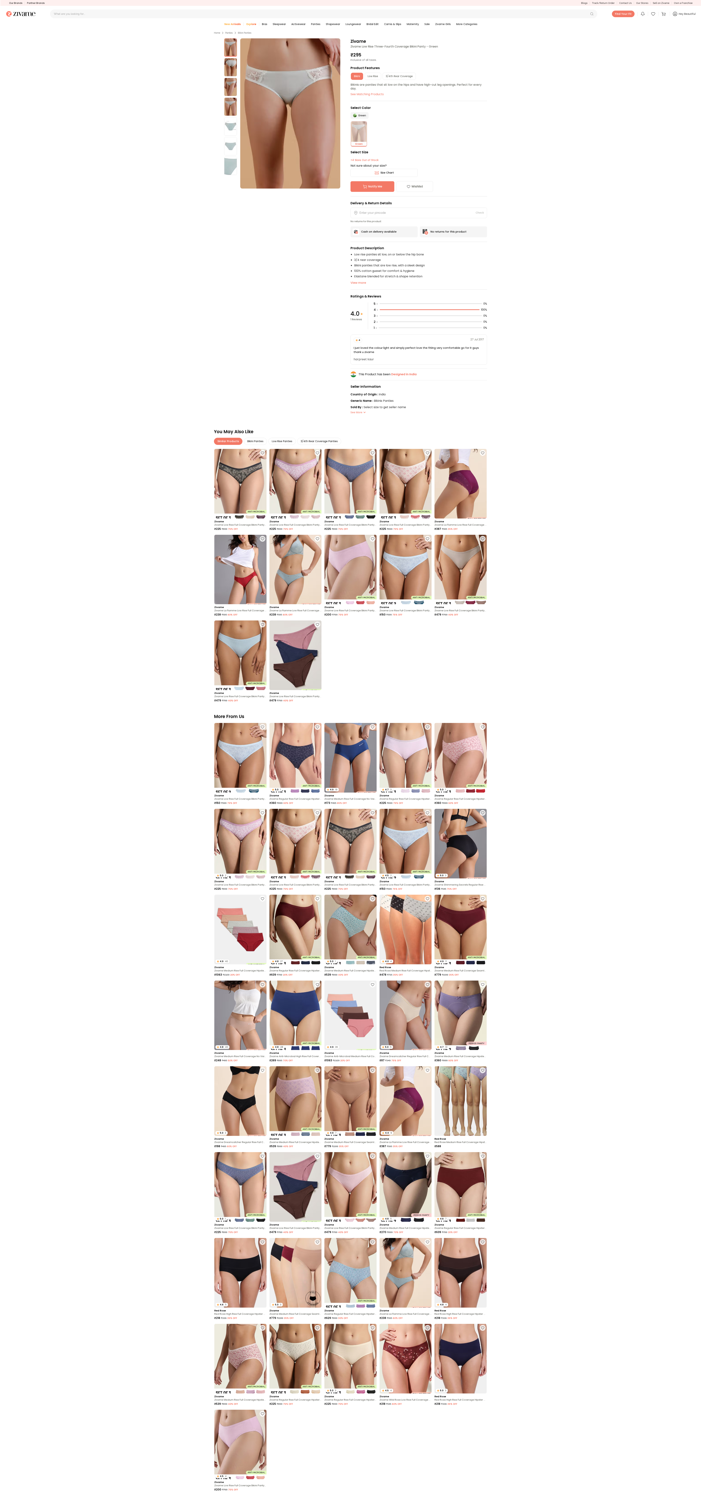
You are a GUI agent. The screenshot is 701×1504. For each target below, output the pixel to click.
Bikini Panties (244, 33)
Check (480, 212)
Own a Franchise (683, 3)
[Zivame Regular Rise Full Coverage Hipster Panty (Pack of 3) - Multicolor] (350, 1273)
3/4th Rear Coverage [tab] (399, 76)
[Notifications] (643, 14)
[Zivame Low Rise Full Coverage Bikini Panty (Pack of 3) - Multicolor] (240, 484)
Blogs (584, 3)
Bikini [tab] (357, 76)
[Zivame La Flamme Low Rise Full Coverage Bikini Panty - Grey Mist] (295, 569)
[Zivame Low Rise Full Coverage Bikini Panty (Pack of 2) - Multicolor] (406, 569)
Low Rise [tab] (373, 76)
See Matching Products (367, 94)
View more (358, 283)
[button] (592, 14)
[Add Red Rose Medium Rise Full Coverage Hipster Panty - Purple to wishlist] (262, 1499)
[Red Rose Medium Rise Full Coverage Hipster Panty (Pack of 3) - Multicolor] (460, 1101)
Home (217, 33)
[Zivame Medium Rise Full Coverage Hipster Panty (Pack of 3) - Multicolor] (295, 1101)
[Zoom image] (290, 113)
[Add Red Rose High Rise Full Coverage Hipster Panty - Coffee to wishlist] (483, 1242)
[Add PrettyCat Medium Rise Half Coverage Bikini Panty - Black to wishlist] (483, 1499)
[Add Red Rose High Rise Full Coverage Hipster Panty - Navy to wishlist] (483, 1328)
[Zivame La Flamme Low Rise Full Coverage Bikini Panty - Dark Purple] (460, 484)
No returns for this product (448, 231)
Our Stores (642, 3)
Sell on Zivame (661, 3)
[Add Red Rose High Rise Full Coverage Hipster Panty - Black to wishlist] (262, 1242)
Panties (229, 33)
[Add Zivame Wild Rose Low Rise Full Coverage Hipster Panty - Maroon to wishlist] (427, 1328)
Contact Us (625, 3)
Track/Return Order (603, 3)
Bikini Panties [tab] (255, 441)
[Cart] (664, 14)
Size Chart (387, 172)
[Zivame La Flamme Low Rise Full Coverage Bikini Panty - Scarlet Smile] (240, 569)
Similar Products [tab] (228, 441)
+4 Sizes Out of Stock (364, 160)
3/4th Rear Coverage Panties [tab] (319, 441)
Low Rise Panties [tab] (282, 441)
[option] (230, 47)
